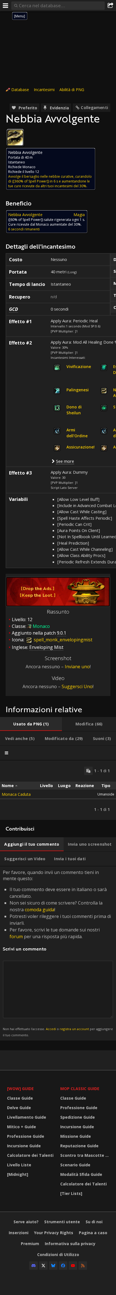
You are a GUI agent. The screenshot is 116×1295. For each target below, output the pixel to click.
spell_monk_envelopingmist (62, 640)
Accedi (51, 1029)
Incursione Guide (24, 1145)
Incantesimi (44, 89)
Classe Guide (20, 1098)
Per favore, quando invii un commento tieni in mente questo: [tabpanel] (58, 953)
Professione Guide (25, 1136)
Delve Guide (19, 1107)
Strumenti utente (62, 1221)
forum (16, 936)
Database (20, 89)
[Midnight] (17, 1174)
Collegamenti (94, 107)
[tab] (31, 724)
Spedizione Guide (77, 1117)
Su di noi (94, 1221)
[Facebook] (63, 1265)
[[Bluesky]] (53, 1265)
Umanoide (105, 794)
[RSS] (83, 1265)
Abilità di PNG (71, 89)
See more (65, 461)
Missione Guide (75, 1136)
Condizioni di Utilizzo (58, 1254)
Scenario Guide (75, 1164)
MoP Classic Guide (79, 1088)
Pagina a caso (93, 1232)
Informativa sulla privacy (70, 1243)
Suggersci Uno (77, 686)
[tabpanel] (58, 790)
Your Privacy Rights (53, 1232)
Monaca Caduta (16, 794)
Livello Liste (19, 1164)
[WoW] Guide (20, 1088)
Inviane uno (77, 666)
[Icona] (15, 137)
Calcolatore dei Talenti (30, 1155)
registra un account (74, 1029)
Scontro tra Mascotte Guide (85, 1155)
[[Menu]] (5, 5)
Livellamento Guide (26, 1117)
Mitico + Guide (21, 1126)
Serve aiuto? (26, 1221)
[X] (43, 1265)
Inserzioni (18, 1232)
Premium (30, 1243)
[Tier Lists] (71, 1193)
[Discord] (33, 1265)
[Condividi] (110, 5)
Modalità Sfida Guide (81, 1174)
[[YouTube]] (73, 1265)
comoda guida (39, 909)
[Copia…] (88, 771)
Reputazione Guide (79, 1145)
